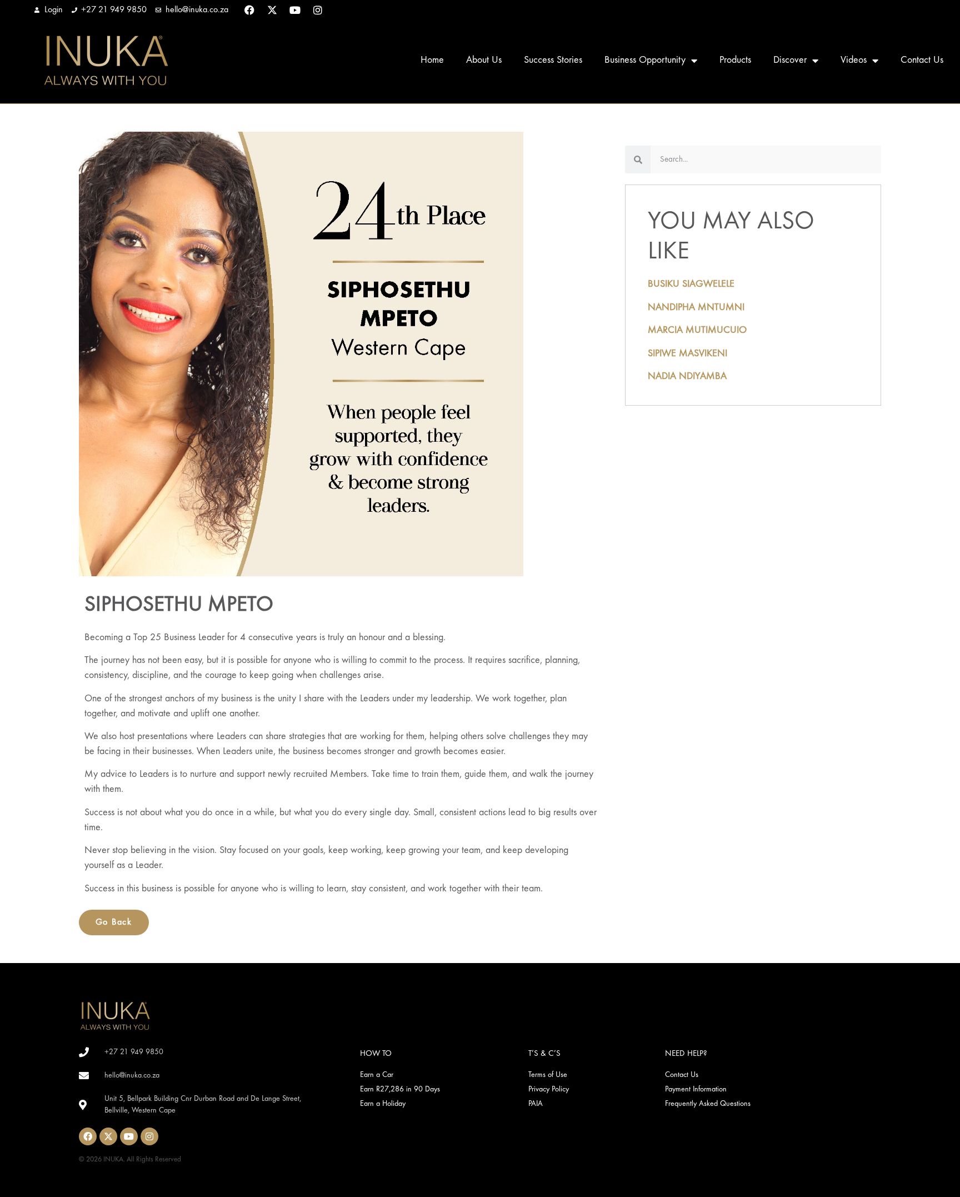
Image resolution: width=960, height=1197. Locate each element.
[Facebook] (249, 10)
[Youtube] (295, 10)
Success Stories (553, 60)
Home (432, 60)
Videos (854, 60)
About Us (484, 60)
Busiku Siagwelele (691, 284)
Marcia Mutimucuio (697, 330)
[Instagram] (318, 10)
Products (735, 60)
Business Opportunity (645, 60)
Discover (790, 60)
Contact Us (922, 60)
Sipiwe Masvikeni (687, 353)
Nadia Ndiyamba (687, 376)
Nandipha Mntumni (696, 307)
